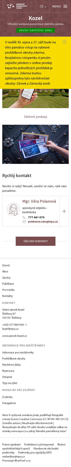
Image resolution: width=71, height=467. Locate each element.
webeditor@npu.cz (13, 456)
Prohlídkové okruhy (13, 358)
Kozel (35, 18)
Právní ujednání (11, 444)
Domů (6, 265)
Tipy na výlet (9, 383)
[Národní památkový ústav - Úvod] (17, 6)
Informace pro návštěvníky (18, 352)
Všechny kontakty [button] (35, 241)
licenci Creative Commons (26, 419)
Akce (5, 271)
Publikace (8, 283)
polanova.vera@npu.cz (43, 221)
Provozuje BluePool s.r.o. (16, 460)
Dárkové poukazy (35, 116)
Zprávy (6, 277)
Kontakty (7, 296)
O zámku (7, 397)
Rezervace (8, 370)
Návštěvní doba (11, 364)
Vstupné (7, 377)
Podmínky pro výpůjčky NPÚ (35, 452)
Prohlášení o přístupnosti (39, 444)
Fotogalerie (9, 403)
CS (42, 6)
